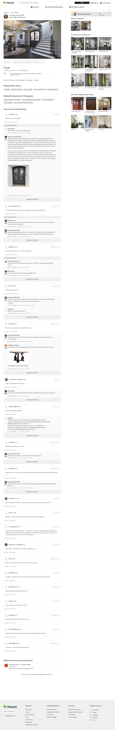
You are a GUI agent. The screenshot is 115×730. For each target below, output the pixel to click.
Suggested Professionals (75, 712)
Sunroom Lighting (52, 89)
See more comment (10, 217)
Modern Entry (75, 87)
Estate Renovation (104, 51)
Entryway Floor (28, 89)
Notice (32, 714)
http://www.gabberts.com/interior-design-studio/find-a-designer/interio (26, 74)
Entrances (80, 18)
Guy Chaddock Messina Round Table (18, 366)
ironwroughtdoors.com (14, 160)
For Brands (50, 714)
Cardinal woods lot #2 (104, 69)
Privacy (27, 714)
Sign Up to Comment (32, 199)
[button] (5, 122)
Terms (27, 717)
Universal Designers (48, 100)
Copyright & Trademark (31, 724)
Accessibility (71, 714)
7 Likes (11, 305)
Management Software (53, 712)
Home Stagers (8, 102)
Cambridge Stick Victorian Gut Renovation (89, 70)
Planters (74, 69)
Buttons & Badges (52, 717)
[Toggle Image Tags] (43, 62)
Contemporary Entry (90, 87)
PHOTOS (36, 7)
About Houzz (29, 709)
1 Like (10, 267)
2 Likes (8, 293)
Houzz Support (72, 717)
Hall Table (7, 89)
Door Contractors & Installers (12, 100)
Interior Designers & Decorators (17, 17)
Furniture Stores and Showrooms (23, 102)
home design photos (40, 674)
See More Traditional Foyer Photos (82, 94)
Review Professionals (74, 709)
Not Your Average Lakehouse (76, 52)
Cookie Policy (29, 719)
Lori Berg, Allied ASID (16, 15)
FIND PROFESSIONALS (55, 7)
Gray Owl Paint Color (40, 89)
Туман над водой (89, 51)
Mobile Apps (28, 722)
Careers (27, 712)
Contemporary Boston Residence (105, 88)
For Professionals (51, 709)
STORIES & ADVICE (77, 7)
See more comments (11, 125)
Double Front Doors (16, 89)
